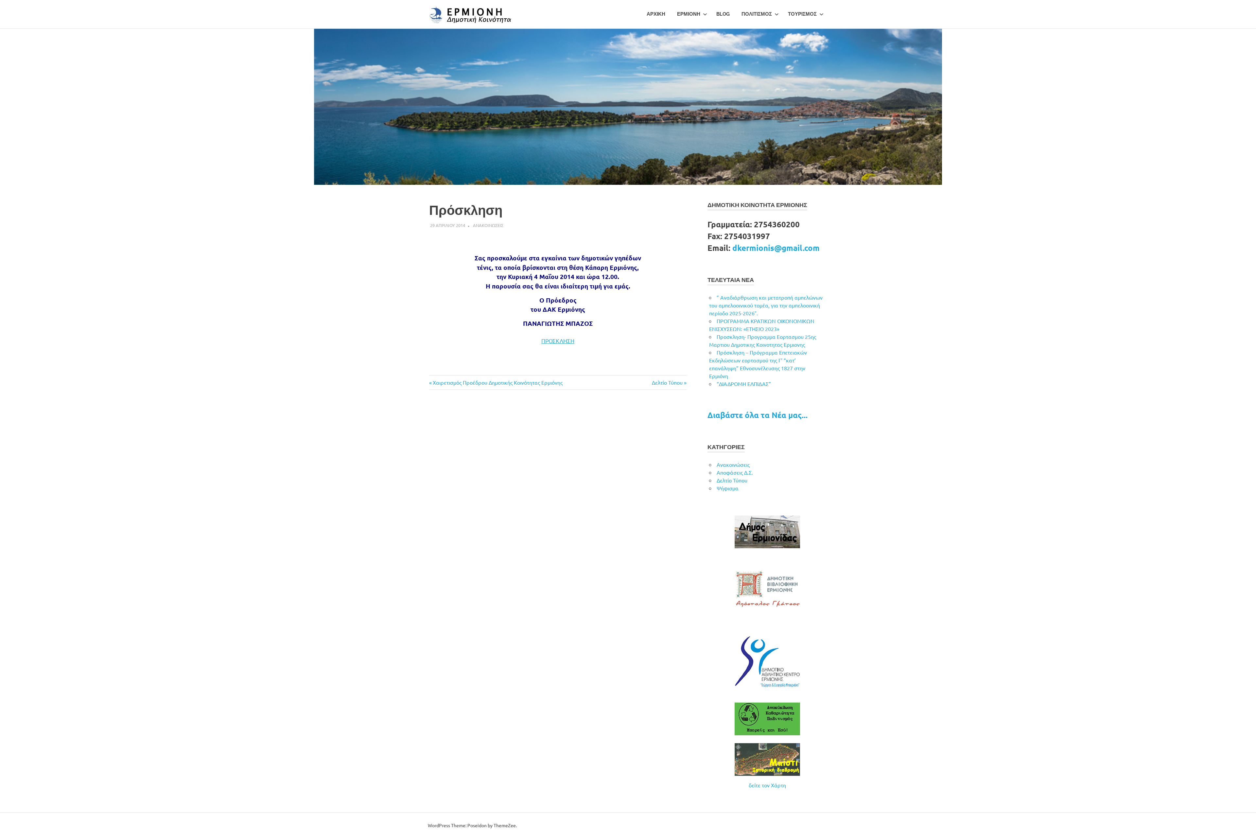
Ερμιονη (688, 14)
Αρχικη (656, 14)
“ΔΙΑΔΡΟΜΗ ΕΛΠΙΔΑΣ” (744, 383)
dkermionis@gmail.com (776, 248)
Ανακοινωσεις (488, 225)
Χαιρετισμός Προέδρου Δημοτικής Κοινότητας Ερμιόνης (497, 382)
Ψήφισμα (728, 488)
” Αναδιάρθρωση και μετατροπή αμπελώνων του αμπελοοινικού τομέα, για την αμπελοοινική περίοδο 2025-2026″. (766, 305)
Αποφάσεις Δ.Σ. (735, 472)
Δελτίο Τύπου (667, 382)
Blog (723, 14)
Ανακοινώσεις (733, 464)
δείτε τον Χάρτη (767, 785)
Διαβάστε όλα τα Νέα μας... (757, 415)
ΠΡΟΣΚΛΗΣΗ (557, 340)
